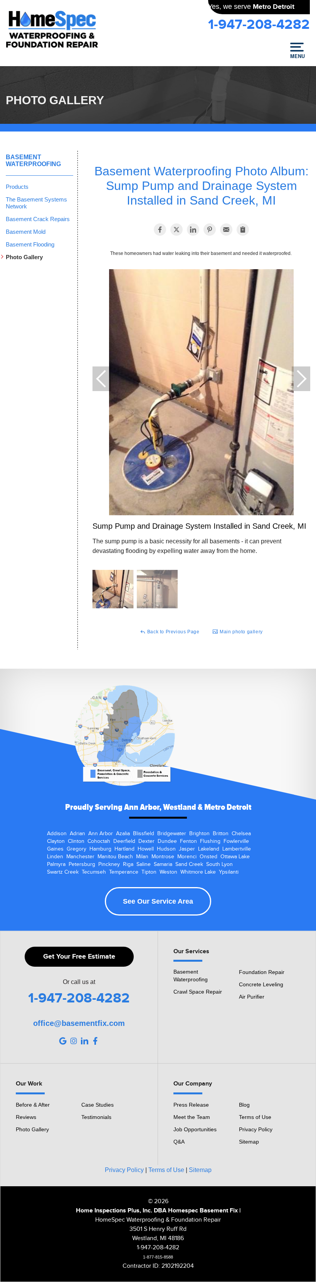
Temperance (123, 872)
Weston (168, 872)
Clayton (56, 841)
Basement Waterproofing (33, 160)
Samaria (163, 864)
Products (17, 186)
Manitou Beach (115, 857)
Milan (142, 857)
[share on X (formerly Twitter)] (176, 229)
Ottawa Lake (235, 857)
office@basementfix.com (79, 1023)
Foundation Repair (261, 972)
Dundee (167, 841)
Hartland (124, 849)
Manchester (80, 857)
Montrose (162, 857)
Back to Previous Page (172, 631)
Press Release (191, 1105)
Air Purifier (251, 997)
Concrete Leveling (261, 984)
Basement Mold (25, 231)
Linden (55, 857)
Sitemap (249, 1142)
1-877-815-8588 (158, 1257)
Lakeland (208, 849)
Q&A (179, 1142)
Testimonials (96, 1117)
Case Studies (97, 1105)
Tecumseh (94, 872)
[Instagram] (73, 1041)
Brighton (199, 834)
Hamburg (100, 849)
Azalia (123, 834)
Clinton (76, 841)
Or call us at (79, 982)
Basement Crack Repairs (38, 219)
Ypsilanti (229, 872)
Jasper (187, 849)
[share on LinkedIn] (193, 229)
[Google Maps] (62, 1041)
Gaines (55, 849)
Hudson (166, 849)
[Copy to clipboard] (243, 229)
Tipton (148, 872)
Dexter (146, 841)
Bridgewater (171, 834)
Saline (143, 864)
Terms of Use (255, 1117)
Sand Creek (189, 864)
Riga (128, 864)
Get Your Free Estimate (79, 956)
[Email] (226, 229)
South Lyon (219, 864)
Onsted (208, 857)
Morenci (187, 857)
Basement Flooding (30, 244)
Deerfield (124, 841)
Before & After (33, 1105)
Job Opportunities (195, 1129)
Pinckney (109, 864)
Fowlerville (236, 841)
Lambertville (236, 849)
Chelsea (241, 834)
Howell (146, 849)
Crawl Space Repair (197, 992)
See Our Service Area (158, 901)
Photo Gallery (24, 257)
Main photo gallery (240, 631)
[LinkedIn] (84, 1041)
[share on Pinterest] (209, 229)
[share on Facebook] (160, 229)
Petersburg (82, 864)
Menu (297, 56)
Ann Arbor (100, 834)
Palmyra (56, 864)
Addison (57, 834)
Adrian (77, 834)
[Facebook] (95, 1041)
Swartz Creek (63, 872)
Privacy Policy (255, 1129)
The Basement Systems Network (36, 203)
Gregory (76, 849)
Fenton (188, 841)
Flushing (210, 841)
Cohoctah (98, 841)
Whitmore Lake (198, 872)
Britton (221, 834)
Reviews (26, 1117)
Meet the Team (191, 1117)
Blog (244, 1105)
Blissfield (143, 834)
